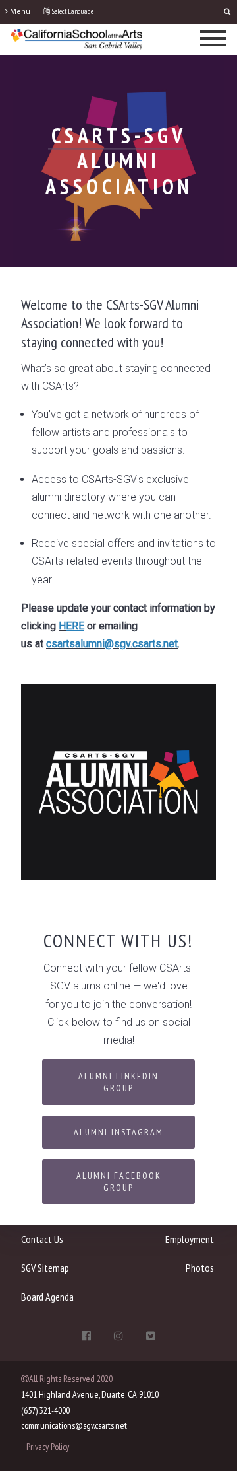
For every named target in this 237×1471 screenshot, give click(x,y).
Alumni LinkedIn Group (118, 1082)
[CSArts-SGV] (76, 38)
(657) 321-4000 (45, 1410)
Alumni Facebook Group (118, 1182)
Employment (189, 1239)
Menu (19, 11)
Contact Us (42, 1239)
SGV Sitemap (45, 1267)
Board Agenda (47, 1296)
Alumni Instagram (118, 1132)
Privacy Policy (47, 1447)
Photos (200, 1267)
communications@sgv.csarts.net (74, 1425)
